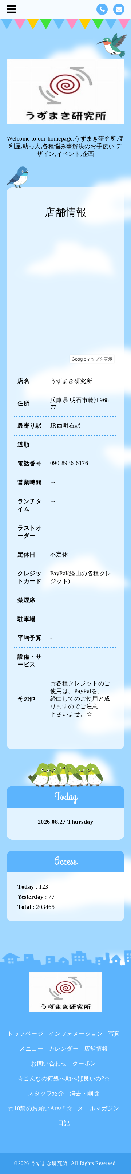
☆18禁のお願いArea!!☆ (40, 1108)
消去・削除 (85, 1093)
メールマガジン (99, 1108)
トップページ (25, 1034)
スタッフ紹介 (46, 1093)
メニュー (31, 1048)
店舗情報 (96, 1048)
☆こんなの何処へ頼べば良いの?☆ (63, 1078)
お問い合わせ (49, 1063)
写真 (114, 1034)
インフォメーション (76, 1034)
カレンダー (64, 1048)
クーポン (84, 1063)
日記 (64, 1123)
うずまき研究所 (49, 1163)
